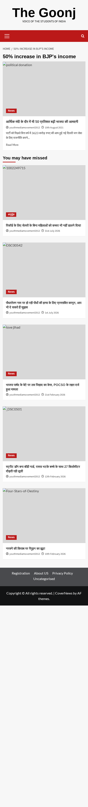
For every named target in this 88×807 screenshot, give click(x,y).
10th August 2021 (54, 127)
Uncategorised (44, 579)
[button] (7, 35)
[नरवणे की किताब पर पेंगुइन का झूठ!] (44, 515)
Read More (12, 145)
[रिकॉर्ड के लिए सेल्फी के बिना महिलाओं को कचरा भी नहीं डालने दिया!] (44, 192)
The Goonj (44, 13)
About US (41, 573)
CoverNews (63, 593)
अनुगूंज (11, 214)
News (11, 110)
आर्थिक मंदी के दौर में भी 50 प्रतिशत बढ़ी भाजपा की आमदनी (42, 121)
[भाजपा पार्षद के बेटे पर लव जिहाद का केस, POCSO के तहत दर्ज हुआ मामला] (44, 352)
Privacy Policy (62, 573)
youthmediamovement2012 (24, 127)
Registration (21, 573)
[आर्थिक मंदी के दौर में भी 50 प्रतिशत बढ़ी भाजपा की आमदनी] (44, 88)
